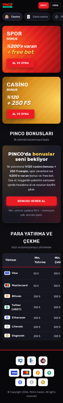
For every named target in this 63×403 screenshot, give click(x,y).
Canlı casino (37, 17)
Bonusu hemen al (31, 201)
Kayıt (43, 5)
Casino (12, 17)
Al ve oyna (20, 63)
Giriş (55, 5)
